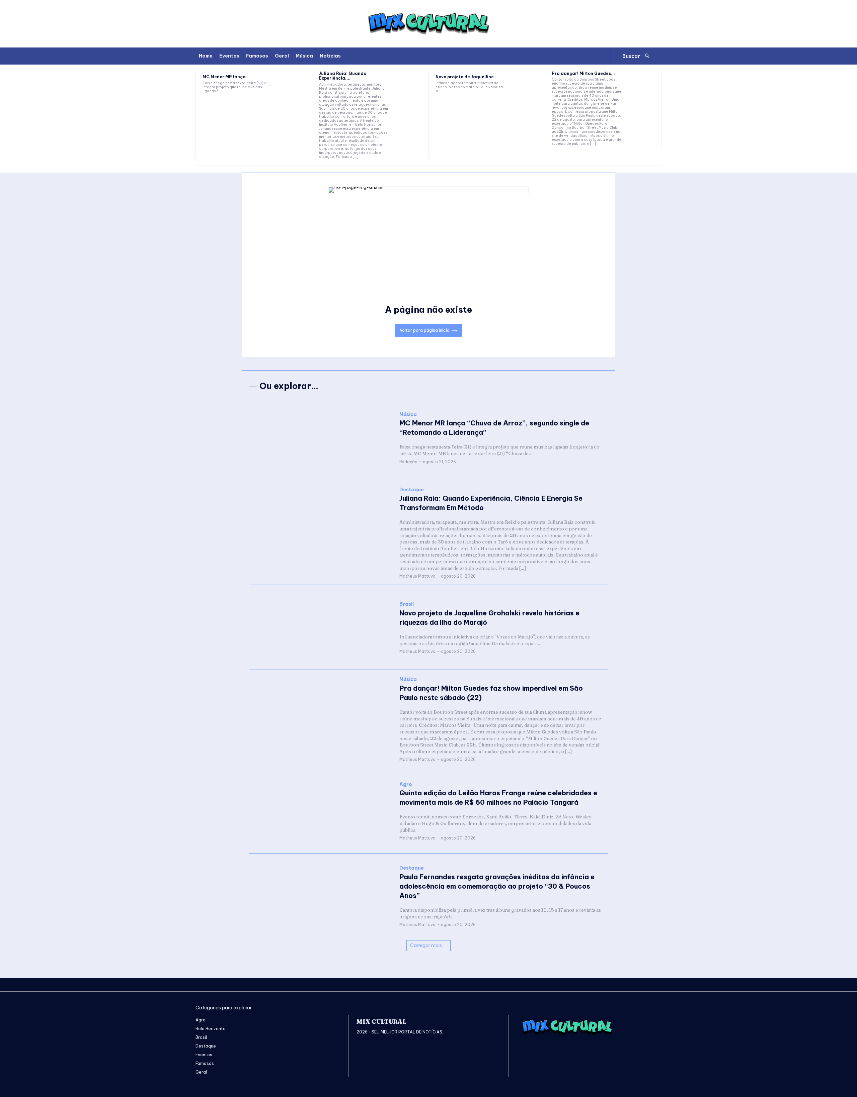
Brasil (406, 604)
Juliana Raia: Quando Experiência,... (342, 76)
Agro (405, 784)
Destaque (411, 490)
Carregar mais (426, 945)
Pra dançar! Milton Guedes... (583, 73)
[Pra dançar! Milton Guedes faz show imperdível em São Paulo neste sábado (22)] (641, 84)
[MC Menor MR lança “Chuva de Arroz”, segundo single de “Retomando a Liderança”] (292, 84)
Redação (408, 461)
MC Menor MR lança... (226, 76)
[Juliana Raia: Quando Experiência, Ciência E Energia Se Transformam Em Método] (409, 84)
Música (408, 414)
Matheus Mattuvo (417, 576)
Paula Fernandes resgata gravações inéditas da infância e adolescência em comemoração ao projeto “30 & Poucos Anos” (497, 886)
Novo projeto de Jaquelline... (467, 76)
